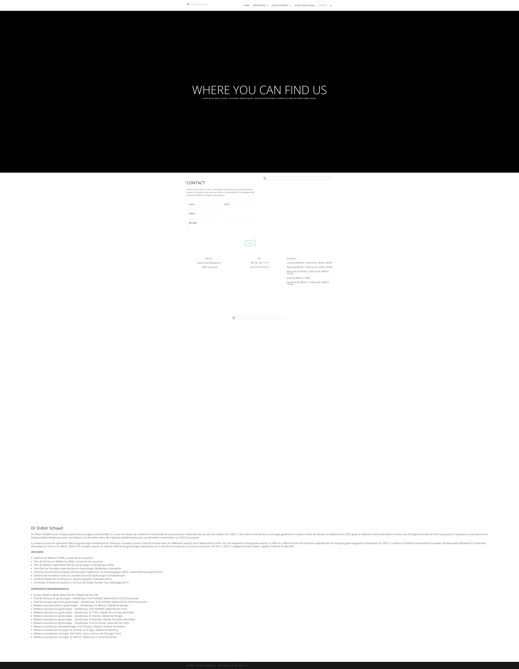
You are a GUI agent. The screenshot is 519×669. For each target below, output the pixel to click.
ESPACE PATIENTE (280, 5)
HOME (246, 5)
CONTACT (322, 5)
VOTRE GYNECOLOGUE (304, 5)
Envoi (250, 243)
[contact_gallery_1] (298, 178)
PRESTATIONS (259, 5)
